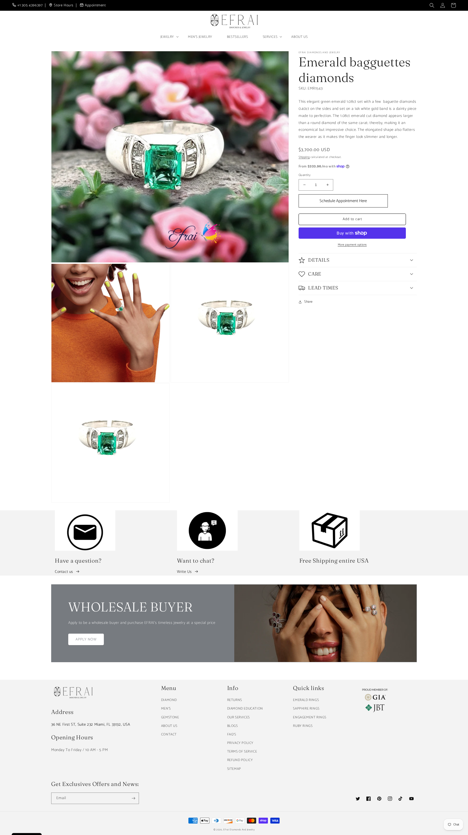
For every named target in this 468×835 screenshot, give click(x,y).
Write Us (184, 571)
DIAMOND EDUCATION (245, 708)
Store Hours (63, 5)
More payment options (352, 245)
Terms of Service (242, 751)
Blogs (232, 726)
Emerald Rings (306, 700)
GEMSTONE (170, 717)
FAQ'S (231, 734)
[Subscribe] (133, 798)
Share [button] (308, 302)
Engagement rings (309, 717)
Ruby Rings (302, 726)
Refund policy (240, 760)
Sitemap (234, 769)
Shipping (304, 157)
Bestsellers (237, 37)
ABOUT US (169, 726)
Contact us (64, 571)
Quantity (305, 175)
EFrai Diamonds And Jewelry (238, 830)
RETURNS (234, 700)
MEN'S (166, 708)
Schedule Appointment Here (343, 200)
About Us (299, 37)
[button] (432, 5)
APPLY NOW (86, 639)
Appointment (95, 5)
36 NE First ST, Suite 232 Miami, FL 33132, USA (90, 724)
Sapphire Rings (306, 708)
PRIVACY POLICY (240, 743)
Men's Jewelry (200, 37)
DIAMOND (169, 700)
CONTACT (169, 734)
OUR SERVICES (238, 717)
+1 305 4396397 (29, 5)
